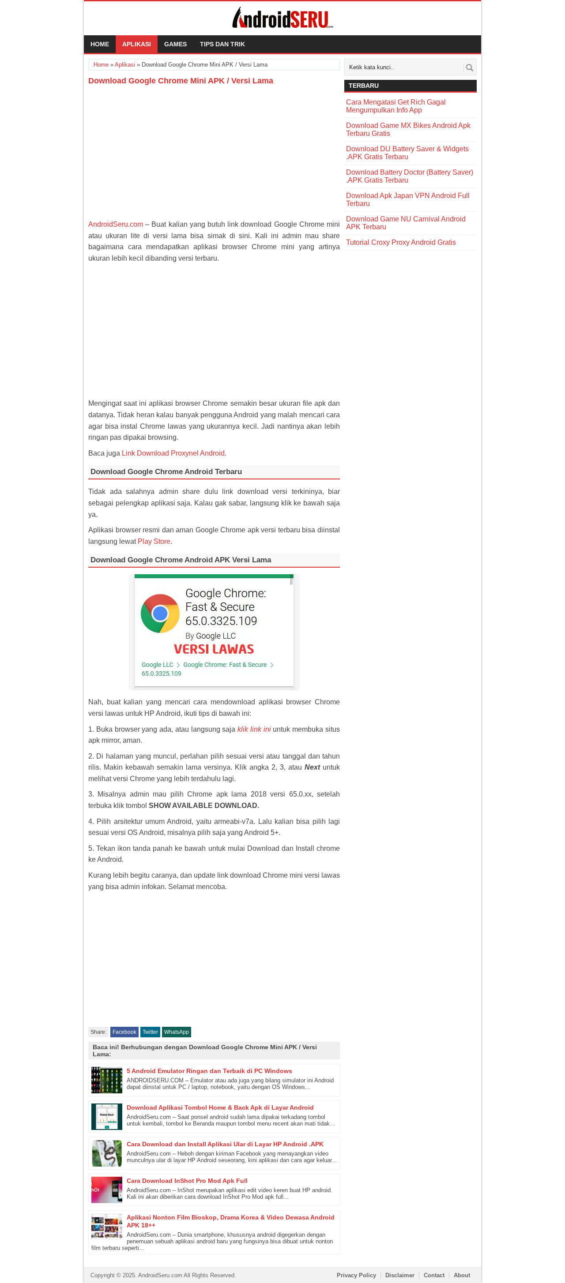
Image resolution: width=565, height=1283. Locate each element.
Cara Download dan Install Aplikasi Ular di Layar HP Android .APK (225, 1144)
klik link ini (254, 729)
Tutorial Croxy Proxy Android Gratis (401, 242)
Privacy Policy (356, 1275)
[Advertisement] (214, 152)
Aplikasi (136, 44)
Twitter (150, 1032)
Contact (434, 1275)
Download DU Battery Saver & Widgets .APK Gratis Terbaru (407, 153)
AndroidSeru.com (115, 224)
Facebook (124, 1032)
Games (175, 44)
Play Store (154, 541)
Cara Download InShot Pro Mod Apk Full (187, 1180)
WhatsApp (176, 1032)
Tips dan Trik (222, 44)
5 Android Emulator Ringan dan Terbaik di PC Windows (209, 1070)
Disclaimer (399, 1275)
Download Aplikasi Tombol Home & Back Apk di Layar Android (220, 1107)
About (462, 1275)
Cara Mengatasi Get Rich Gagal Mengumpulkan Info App (396, 106)
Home (99, 44)
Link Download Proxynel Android (173, 453)
